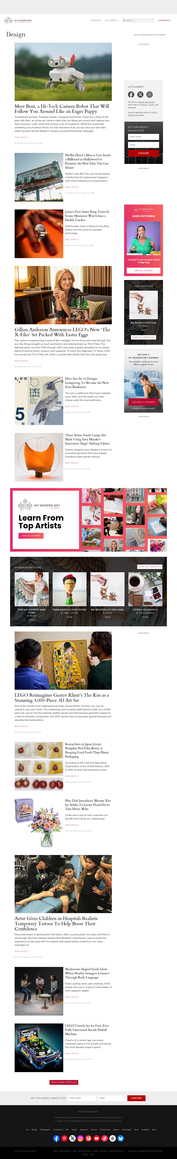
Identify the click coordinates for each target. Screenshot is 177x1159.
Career (74, 1130)
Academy (145, 1130)
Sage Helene (72, 245)
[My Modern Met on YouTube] (96, 1138)
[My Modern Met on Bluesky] (120, 1138)
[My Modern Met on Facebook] (56, 1138)
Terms (92, 1154)
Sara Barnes (22, 143)
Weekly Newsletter (146, 102)
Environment (105, 1130)
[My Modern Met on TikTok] (104, 1138)
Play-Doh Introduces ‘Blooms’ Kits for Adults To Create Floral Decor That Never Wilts (88, 804)
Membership (164, 20)
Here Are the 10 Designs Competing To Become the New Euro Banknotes (87, 382)
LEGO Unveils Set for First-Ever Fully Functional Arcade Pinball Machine (87, 1029)
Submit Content (84, 1151)
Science (116, 1130)
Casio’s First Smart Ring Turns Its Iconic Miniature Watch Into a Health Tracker (87, 215)
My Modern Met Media (142, 113)
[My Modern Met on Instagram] (80, 1138)
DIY (67, 1130)
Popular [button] (95, 20)
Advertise (103, 1151)
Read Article (21, 137)
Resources (84, 1130)
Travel (136, 1130)
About (55, 1151)
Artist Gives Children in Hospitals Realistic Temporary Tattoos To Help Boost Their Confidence (56, 923)
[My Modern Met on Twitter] (72, 1138)
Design (34, 1130)
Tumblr (151, 105)
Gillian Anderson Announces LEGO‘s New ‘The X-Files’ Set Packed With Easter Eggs (62, 332)
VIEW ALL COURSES (143, 270)
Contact (95, 1151)
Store (154, 1130)
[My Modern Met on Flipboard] (88, 1138)
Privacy (85, 1154)
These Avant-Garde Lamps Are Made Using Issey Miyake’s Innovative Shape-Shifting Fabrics (87, 439)
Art (27, 1130)
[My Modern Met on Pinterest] (64, 1138)
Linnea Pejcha (22, 732)
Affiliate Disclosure (116, 1151)
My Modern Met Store (28, 567)
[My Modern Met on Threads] (112, 1138)
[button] (111, 20)
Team (75, 1151)
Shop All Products (144, 337)
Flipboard (132, 107)
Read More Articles (64, 1082)
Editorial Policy (65, 1151)
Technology (126, 1130)
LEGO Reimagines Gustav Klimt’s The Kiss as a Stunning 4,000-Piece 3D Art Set (62, 697)
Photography (45, 1130)
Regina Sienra (73, 193)
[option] (91, 532)
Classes (94, 1130)
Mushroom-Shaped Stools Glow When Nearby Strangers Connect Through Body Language (87, 973)
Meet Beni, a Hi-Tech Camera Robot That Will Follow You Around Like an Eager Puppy (62, 108)
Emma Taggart (23, 957)
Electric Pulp (157, 1151)
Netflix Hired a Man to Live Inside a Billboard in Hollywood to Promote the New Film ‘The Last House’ (88, 161)
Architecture (58, 1130)
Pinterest (144, 105)
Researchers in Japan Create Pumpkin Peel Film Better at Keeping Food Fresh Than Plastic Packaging (87, 750)
